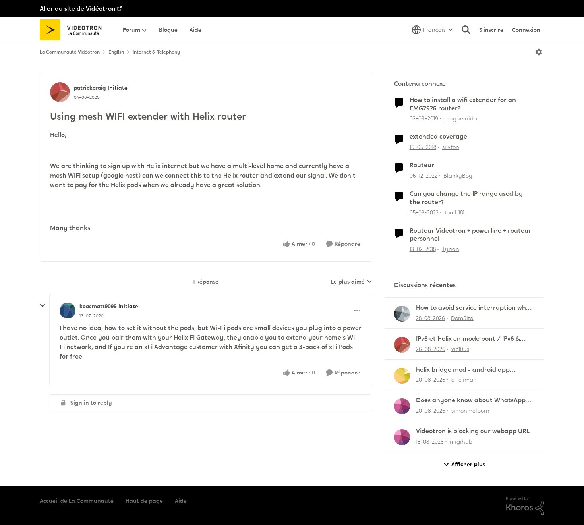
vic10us (460, 349)
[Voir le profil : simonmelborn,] (402, 406)
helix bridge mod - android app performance (463, 370)
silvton (450, 147)
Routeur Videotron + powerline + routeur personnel (470, 235)
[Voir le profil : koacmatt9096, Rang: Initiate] (67, 310)
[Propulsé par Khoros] (525, 506)
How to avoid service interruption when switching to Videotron (475, 308)
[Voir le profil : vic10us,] (402, 345)
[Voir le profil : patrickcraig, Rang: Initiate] (60, 92)
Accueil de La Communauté (77, 500)
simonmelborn (470, 410)
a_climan (464, 379)
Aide (181, 500)
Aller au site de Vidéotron (78, 8)
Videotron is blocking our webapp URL (473, 431)
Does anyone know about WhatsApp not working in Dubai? (471, 400)
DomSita (462, 318)
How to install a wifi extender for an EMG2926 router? (463, 104)
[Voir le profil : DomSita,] (402, 314)
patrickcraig (90, 87)
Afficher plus (468, 464)
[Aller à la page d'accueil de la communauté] (73, 29)
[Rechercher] (466, 30)
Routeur (422, 165)
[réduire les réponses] (42, 305)
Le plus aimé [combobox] (351, 282)
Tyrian (450, 249)
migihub (461, 441)
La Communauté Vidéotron (70, 52)
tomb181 (454, 212)
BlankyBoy (457, 175)
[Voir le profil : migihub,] (402, 437)
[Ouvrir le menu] (538, 52)
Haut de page (144, 500)
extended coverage (438, 137)
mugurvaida (460, 118)
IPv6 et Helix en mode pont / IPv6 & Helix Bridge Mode (468, 339)
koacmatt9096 (97, 306)
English (116, 52)
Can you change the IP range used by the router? (466, 198)
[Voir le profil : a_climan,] (402, 376)
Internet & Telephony (156, 52)
